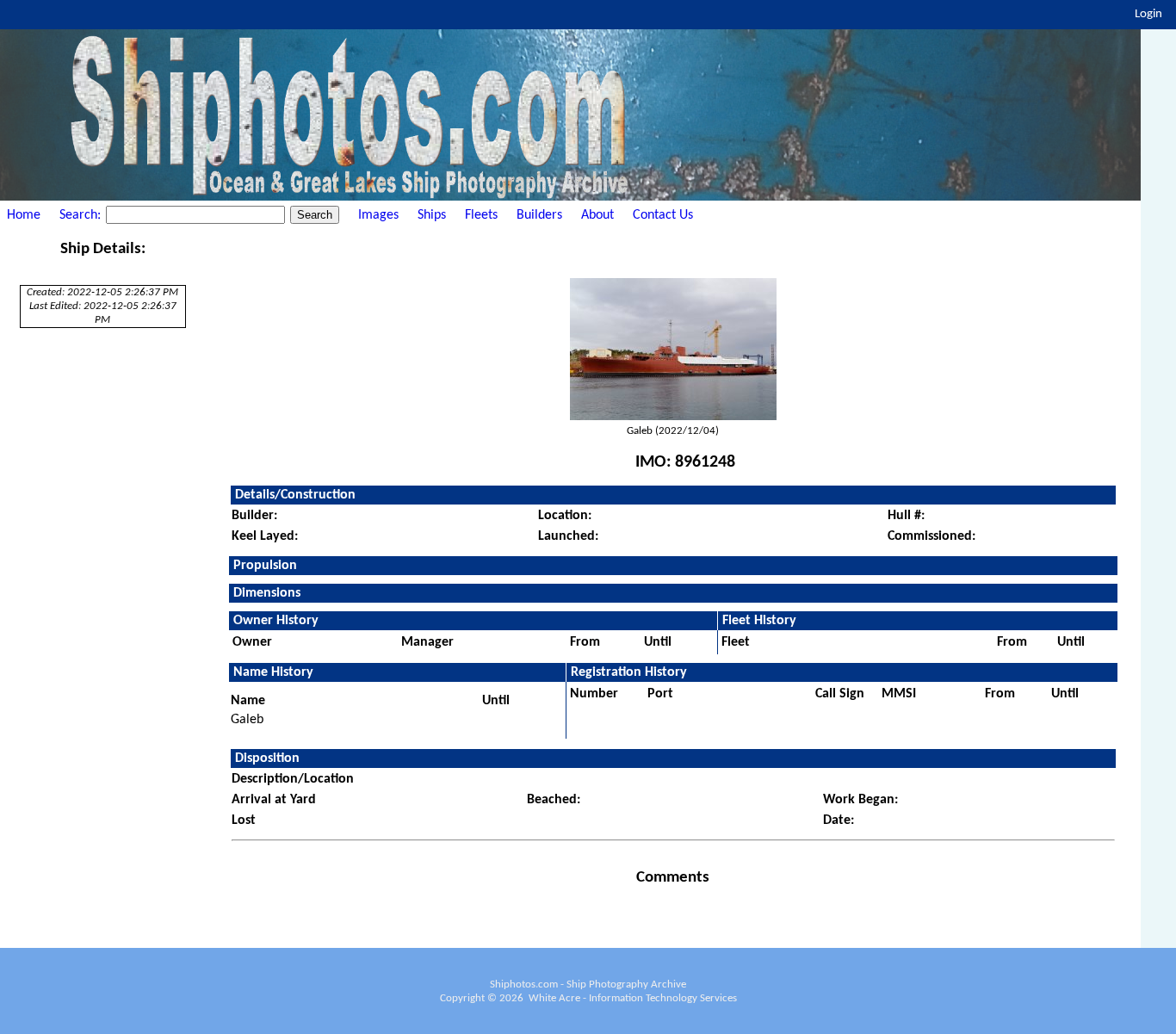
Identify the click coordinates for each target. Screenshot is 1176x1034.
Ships (432, 215)
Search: (81, 215)
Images (378, 215)
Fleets (481, 215)
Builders (539, 215)
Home (23, 215)
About (597, 215)
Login (1148, 14)
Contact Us (663, 215)
